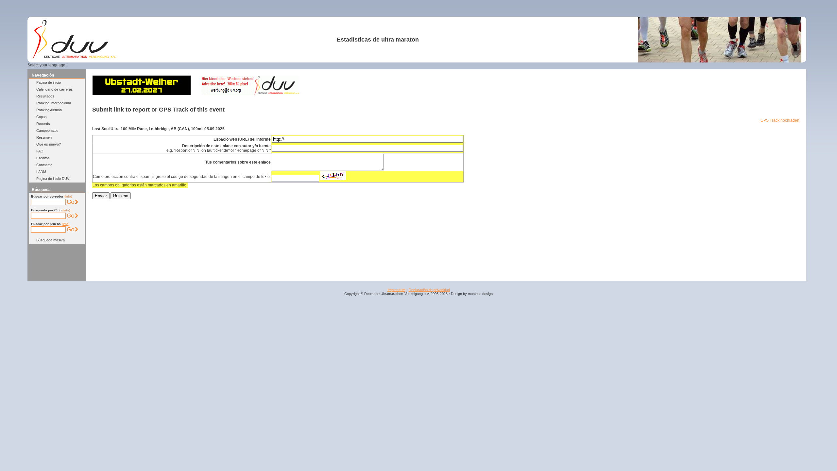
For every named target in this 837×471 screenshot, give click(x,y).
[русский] (116, 65)
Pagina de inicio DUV (52, 179)
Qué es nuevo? (48, 144)
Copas (41, 117)
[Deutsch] (77, 65)
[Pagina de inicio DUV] (74, 58)
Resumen (44, 137)
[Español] (101, 65)
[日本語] (132, 65)
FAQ (39, 151)
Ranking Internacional (53, 103)
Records (43, 124)
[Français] (93, 65)
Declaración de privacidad (429, 290)
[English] (85, 65)
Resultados (45, 96)
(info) (68, 196)
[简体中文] (124, 65)
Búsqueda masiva (50, 240)
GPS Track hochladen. (780, 120)
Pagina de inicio (48, 82)
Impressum (396, 290)
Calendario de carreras (54, 89)
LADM (41, 172)
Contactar (44, 165)
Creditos (43, 158)
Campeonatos (47, 130)
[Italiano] (109, 65)
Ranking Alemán (49, 110)
